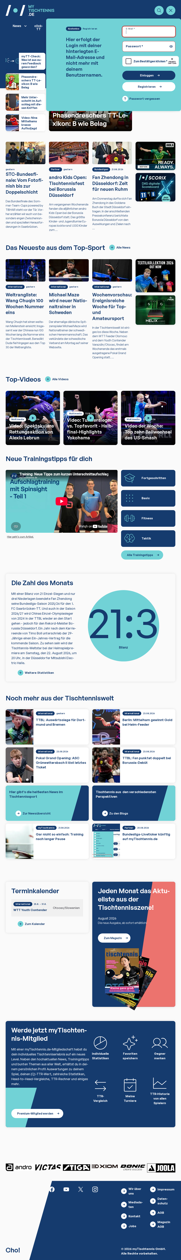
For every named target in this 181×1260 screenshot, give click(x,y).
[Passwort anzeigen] (171, 46)
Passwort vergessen (144, 98)
